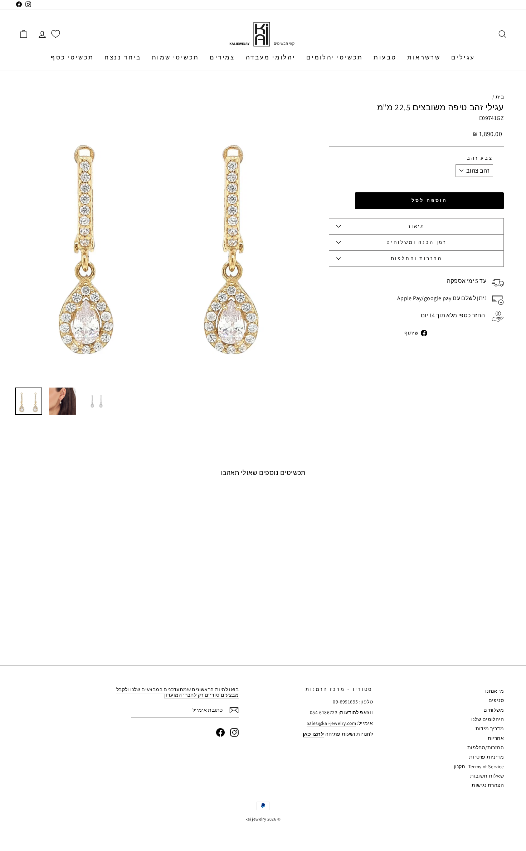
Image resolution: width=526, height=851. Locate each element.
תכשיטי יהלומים (334, 57)
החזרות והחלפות (416, 258)
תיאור (416, 226)
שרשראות (423, 57)
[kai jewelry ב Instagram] (234, 732)
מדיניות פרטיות (486, 757)
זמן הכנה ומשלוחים (416, 242)
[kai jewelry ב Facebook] (220, 732)
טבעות (385, 57)
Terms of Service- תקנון (479, 766)
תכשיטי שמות (175, 57)
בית (500, 96)
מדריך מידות (490, 728)
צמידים (222, 57)
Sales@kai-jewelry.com (331, 723)
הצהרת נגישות (488, 785)
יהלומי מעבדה (271, 57)
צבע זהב (480, 158)
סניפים (496, 700)
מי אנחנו (494, 691)
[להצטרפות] (234, 710)
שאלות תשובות (487, 776)
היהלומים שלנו (487, 719)
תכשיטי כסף (72, 57)
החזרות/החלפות (485, 747)
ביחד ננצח (122, 57)
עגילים (463, 57)
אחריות (496, 738)
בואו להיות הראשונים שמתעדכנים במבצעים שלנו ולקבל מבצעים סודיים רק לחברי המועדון (177, 692)
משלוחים (493, 710)
